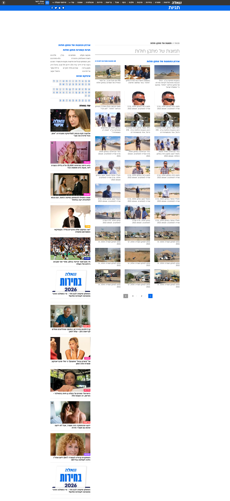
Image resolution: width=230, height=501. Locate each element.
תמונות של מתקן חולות (161, 43)
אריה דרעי (82, 65)
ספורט (158, 3)
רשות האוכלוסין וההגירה (80, 58)
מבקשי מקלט (85, 55)
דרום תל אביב (64, 65)
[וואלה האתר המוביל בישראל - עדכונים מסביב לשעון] (177, 2)
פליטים (53, 55)
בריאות (109, 3)
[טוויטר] (56, 8)
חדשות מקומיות (67, 61)
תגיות (177, 43)
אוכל (117, 3)
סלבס (131, 3)
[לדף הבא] (125, 296)
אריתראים (86, 71)
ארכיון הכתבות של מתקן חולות (74, 45)
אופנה (80, 3)
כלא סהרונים (55, 58)
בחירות (149, 3)
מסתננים (72, 55)
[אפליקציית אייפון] (59, 8)
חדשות (167, 3)
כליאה (76, 61)
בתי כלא (73, 65)
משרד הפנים (55, 61)
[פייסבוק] (52, 8)
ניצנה (88, 65)
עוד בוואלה (84, 106)
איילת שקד (54, 68)
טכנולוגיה (90, 3)
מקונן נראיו (86, 68)
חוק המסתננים (84, 61)
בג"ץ (62, 55)
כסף (124, 3)
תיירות (99, 3)
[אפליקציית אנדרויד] (63, 8)
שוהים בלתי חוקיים (70, 68)
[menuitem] (165, 2)
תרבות (140, 3)
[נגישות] (3, 2)
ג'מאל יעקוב (55, 71)
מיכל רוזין (54, 65)
